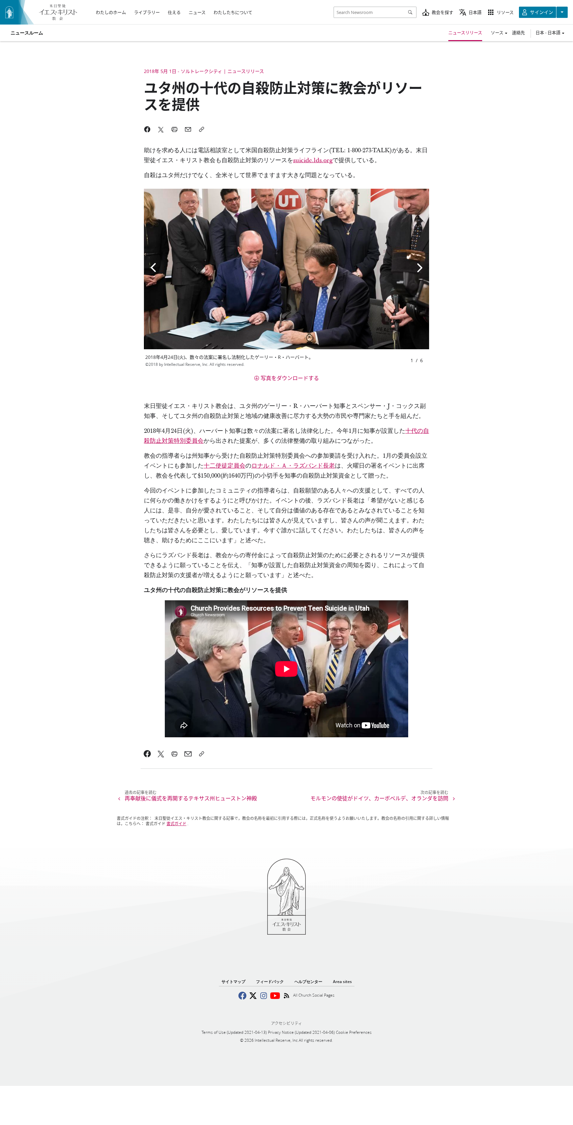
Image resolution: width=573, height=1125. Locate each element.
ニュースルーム (27, 33)
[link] (147, 754)
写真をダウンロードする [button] (290, 378)
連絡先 (518, 32)
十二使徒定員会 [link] (224, 466)
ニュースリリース (465, 32)
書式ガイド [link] (176, 824)
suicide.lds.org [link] (313, 160)
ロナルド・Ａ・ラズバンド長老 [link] (293, 466)
